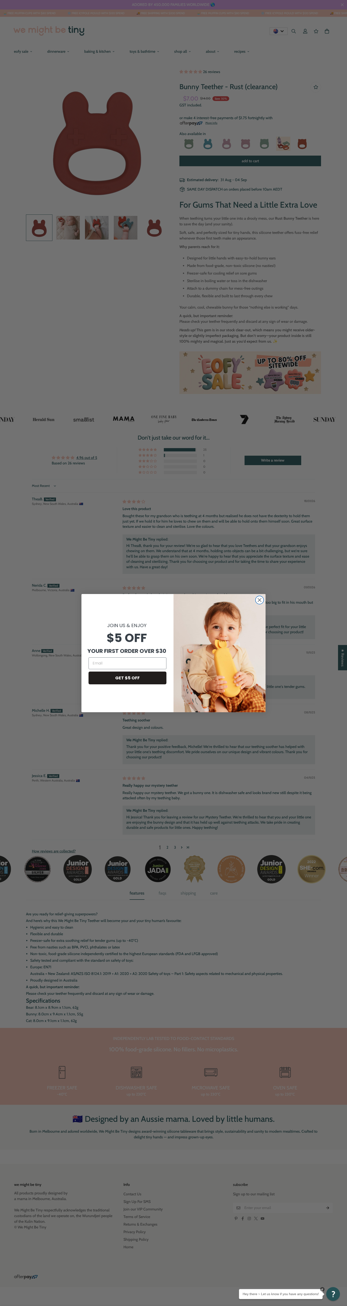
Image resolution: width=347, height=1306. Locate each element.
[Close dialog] (259, 600)
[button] (333, 1294)
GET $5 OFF (127, 678)
